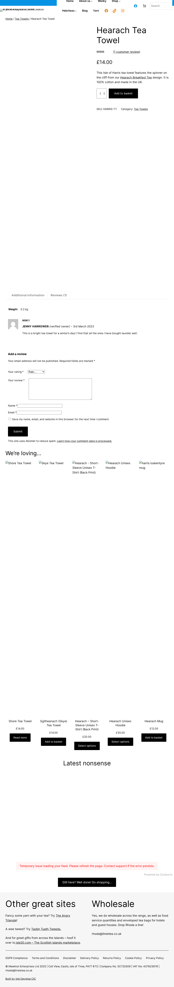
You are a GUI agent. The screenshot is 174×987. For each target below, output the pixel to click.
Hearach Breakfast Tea (136, 77)
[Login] (135, 6)
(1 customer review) (126, 52)
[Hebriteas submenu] (75, 11)
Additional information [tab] (28, 295)
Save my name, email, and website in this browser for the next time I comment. (60, 419)
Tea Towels (22, 18)
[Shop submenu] (119, 1)
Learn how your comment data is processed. (84, 441)
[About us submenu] (91, 1)
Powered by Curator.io (158, 874)
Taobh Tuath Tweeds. (46, 929)
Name (12, 405)
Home (9, 18)
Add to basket (123, 93)
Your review (16, 380)
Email (12, 412)
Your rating (16, 371)
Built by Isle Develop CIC (20, 978)
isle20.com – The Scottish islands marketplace (47, 942)
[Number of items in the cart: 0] (144, 6)
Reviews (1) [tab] (59, 295)
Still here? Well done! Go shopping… (87, 882)
